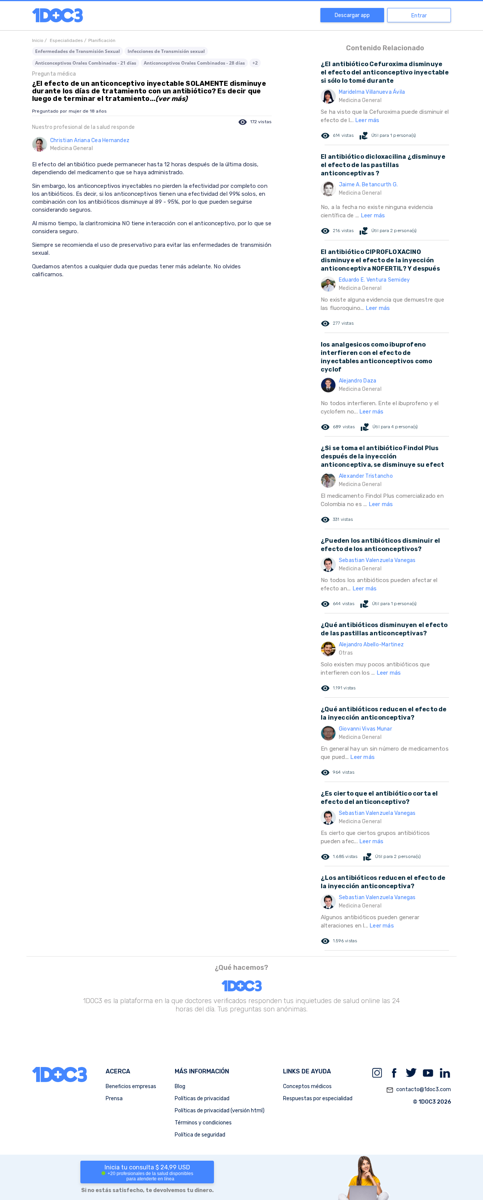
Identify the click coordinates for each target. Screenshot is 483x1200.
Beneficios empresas (131, 1086)
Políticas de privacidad (202, 1098)
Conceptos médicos (307, 1086)
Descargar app (352, 15)
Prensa (114, 1098)
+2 (255, 63)
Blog (180, 1086)
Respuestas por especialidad (317, 1098)
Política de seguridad (200, 1135)
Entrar (419, 15)
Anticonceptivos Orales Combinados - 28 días (194, 63)
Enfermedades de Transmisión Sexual (77, 51)
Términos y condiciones (203, 1122)
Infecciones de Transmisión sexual (166, 51)
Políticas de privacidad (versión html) (220, 1110)
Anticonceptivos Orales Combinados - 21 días (85, 63)
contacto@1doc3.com (418, 1089)
